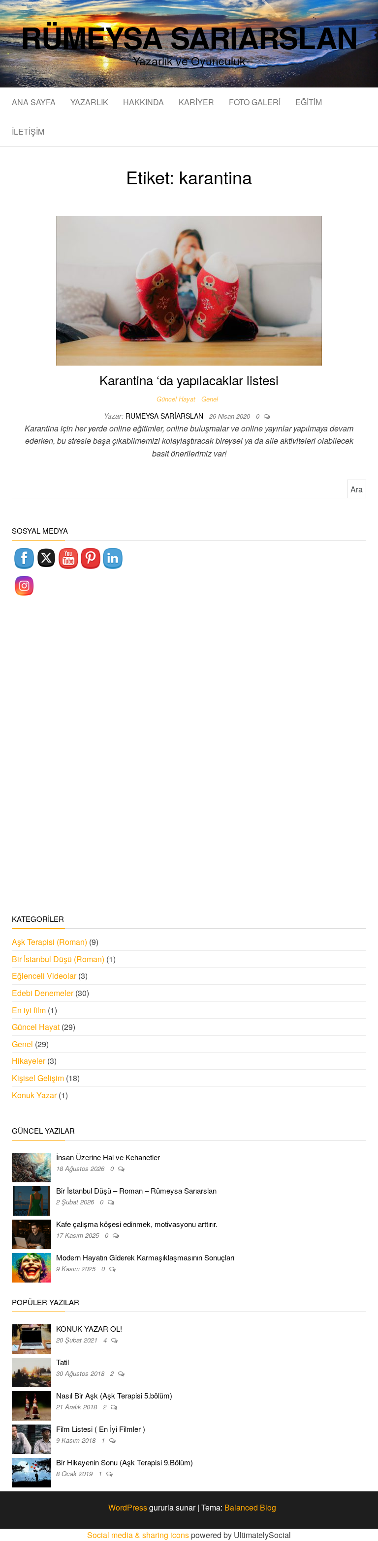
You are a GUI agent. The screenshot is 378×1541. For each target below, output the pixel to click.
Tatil (62, 1362)
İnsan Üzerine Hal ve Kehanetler (108, 1157)
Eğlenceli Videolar (44, 975)
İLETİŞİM (28, 131)
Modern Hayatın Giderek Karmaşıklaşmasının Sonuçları (145, 1257)
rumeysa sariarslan (165, 416)
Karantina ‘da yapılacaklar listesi (189, 380)
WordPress (127, 1507)
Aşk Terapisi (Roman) (49, 941)
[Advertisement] (189, 756)
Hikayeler (28, 1060)
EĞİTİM (308, 102)
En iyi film (29, 1010)
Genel (209, 398)
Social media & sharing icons (139, 1535)
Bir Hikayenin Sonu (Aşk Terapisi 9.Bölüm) (124, 1462)
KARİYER (196, 102)
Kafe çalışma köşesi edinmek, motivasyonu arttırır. (137, 1224)
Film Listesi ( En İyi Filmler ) (100, 1429)
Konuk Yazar (34, 1095)
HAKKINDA (143, 102)
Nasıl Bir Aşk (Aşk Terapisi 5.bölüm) (114, 1395)
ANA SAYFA (34, 102)
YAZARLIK (89, 102)
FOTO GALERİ (255, 102)
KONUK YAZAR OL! (89, 1328)
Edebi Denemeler (42, 993)
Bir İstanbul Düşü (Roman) (58, 959)
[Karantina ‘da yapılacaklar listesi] (189, 289)
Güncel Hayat (176, 398)
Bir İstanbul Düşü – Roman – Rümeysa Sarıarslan (136, 1190)
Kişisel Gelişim (38, 1078)
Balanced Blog (250, 1507)
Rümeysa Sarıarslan (189, 37)
